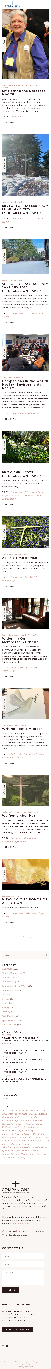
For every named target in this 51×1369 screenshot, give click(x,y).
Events (5, 998)
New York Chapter (11, 1137)
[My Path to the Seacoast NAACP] (25, 44)
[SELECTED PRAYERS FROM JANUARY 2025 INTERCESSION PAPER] (25, 256)
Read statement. (20, 1223)
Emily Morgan (9, 1127)
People (22, 841)
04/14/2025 (4, 44)
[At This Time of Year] (25, 532)
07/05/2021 (4, 703)
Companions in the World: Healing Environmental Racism (25, 384)
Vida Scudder (8, 1157)
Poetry (19, 757)
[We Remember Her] (25, 790)
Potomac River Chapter (29, 1140)
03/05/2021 (4, 874)
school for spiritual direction (16, 1147)
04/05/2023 (4, 446)
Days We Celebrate (34, 577)
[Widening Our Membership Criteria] (25, 613)
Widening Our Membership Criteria (20, 640)
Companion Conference (35, 754)
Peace (46, 1137)
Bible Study (16, 667)
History (38, 635)
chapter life (21, 1113)
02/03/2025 (4, 165)
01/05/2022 (4, 613)
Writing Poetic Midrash (22, 729)
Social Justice (29, 85)
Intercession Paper (34, 218)
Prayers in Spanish (20, 1144)
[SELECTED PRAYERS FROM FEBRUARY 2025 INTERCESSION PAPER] (25, 165)
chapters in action (38, 1113)
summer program (10, 1154)
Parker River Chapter (35, 913)
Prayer (5, 202)
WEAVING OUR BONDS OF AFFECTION (24, 901)
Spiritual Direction (11, 1150)
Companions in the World (12, 85)
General (31, 635)
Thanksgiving (8, 498)
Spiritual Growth (15, 202)
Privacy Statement (25, 1367)
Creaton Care (8, 1123)
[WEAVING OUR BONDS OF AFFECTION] (25, 874)
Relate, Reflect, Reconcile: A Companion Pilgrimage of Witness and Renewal (26, 1041)
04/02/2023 (4, 532)
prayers (5, 1144)
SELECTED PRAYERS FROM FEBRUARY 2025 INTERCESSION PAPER (25, 209)
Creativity (7, 994)
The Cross (41, 1154)
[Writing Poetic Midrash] (25, 703)
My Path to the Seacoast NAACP (23, 92)
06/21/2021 (4, 790)
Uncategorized (9, 1024)
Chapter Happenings (12, 973)
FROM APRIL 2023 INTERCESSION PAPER (21, 474)
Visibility (21, 1157)
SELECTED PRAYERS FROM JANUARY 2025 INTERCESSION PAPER (25, 287)
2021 (4, 1110)
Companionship (20, 635)
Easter (39, 1123)
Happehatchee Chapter (13, 1130)
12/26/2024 (4, 256)
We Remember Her (18, 815)
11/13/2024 (4, 352)
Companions (17, 116)
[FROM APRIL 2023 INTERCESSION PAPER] (25, 447)
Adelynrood (7, 812)
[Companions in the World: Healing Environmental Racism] (25, 352)
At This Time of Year (20, 558)
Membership (8, 580)
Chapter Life (8, 977)
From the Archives (27, 1127)
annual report (37, 1110)
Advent (25, 1110)
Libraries (26, 1134)
